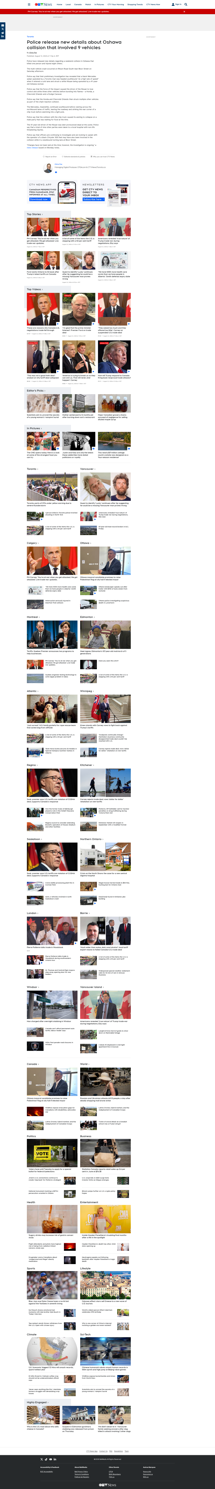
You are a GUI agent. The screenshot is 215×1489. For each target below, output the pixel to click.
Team (127, 1451)
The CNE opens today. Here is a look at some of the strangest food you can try (43, 455)
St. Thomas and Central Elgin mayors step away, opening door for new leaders (60, 972)
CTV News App (92, 1451)
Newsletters (118, 1451)
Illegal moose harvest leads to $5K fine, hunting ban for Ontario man (114, 884)
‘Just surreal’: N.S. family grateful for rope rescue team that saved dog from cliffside (51, 726)
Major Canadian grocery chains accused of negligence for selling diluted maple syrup (112, 417)
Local (68, 4)
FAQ (110, 1451)
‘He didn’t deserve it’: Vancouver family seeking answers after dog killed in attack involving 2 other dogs (114, 1429)
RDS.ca (145, 1477)
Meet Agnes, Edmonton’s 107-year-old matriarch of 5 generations (103, 652)
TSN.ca (111, 1477)
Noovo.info (147, 1471)
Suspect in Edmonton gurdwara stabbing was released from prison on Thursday (78, 1429)
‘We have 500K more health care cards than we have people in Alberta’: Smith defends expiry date (114, 274)
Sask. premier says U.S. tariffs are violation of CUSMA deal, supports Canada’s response (51, 800)
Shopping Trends (135, 4)
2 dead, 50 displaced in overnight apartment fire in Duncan (112, 1046)
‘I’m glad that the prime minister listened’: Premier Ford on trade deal (76, 330)
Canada (78, 4)
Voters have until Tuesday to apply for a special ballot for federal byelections (50, 1170)
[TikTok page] (46, 1459)
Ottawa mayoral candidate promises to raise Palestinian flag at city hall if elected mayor (100, 578)
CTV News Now (153, 4)
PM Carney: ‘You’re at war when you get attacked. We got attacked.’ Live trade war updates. (43, 241)
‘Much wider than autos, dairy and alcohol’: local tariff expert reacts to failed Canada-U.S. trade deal (104, 948)
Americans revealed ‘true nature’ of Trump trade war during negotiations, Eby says (114, 241)
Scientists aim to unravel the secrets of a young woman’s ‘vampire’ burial (43, 416)
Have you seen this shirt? (108, 661)
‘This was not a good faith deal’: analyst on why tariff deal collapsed (43, 377)
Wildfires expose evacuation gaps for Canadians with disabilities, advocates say (60, 1110)
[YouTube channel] (50, 1459)
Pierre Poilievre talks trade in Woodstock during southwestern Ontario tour (58, 958)
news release (32, 147)
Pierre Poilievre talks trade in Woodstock (45, 947)
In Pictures (99, 4)
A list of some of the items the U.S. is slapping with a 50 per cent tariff (78, 240)
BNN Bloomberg (115, 1474)
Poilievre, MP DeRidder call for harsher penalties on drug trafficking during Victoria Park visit (114, 811)
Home (59, 4)
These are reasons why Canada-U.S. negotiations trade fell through (43, 329)
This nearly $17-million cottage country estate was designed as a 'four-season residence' (113, 455)
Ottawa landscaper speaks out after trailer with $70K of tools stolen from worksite (113, 589)
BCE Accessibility (46, 1471)
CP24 (111, 1471)
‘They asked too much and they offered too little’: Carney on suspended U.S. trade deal (112, 330)
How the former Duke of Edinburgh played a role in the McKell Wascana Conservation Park (59, 811)
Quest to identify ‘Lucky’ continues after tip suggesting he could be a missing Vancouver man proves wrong (77, 275)
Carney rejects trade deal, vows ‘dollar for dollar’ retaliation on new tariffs (114, 750)
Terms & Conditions (82, 1474)
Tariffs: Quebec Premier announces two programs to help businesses (50, 652)
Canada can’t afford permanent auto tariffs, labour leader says (59, 1029)
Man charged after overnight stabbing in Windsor (49, 1021)
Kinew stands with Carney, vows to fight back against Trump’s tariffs (103, 726)
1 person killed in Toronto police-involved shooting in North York (61, 514)
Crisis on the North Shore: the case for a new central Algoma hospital (103, 874)
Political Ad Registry (82, 1477)
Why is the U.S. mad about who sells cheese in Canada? (43, 1428)
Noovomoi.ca (148, 1474)
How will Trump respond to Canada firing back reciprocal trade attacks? (114, 377)
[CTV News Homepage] (43, 4)
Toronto (30, 37)
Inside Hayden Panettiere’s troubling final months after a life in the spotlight (104, 1236)
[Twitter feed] (41, 1459)
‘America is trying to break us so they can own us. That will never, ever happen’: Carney (78, 378)
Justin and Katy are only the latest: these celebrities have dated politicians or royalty (77, 455)
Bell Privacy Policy (81, 1471)
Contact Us (103, 1451)
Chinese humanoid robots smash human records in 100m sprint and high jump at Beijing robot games (105, 1368)
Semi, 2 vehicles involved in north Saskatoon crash (58, 898)
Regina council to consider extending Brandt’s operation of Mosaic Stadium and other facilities (60, 825)
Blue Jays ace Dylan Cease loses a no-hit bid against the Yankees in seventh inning (49, 1302)
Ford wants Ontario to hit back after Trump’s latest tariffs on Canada (43, 273)
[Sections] (29, 4)
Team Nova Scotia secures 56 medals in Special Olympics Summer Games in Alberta (61, 751)
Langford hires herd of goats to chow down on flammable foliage (113, 1032)
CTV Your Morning (116, 4)
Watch (88, 4)
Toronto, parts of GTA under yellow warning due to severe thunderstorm (49, 504)
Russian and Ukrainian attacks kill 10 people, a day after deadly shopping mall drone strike (105, 1099)
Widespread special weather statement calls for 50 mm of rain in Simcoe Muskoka (114, 973)
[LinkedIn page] (55, 1459)
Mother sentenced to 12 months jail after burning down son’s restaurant (78, 416)
